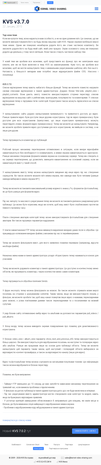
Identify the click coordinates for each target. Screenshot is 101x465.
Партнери (69, 445)
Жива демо (38, 449)
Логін (50, 2)
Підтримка (36, 2)
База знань (25, 2)
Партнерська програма (58, 449)
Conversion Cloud (32, 445)
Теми (46, 445)
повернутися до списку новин (17, 420)
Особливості (16, 445)
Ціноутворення (84, 445)
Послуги (57, 445)
